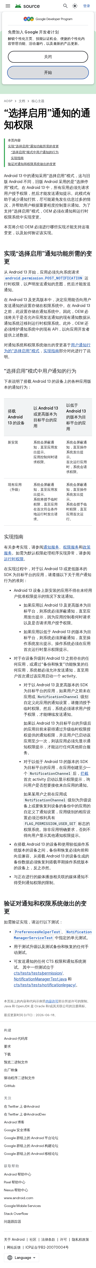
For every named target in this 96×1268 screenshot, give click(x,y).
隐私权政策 (80, 1239)
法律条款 (48, 1239)
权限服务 (71, 547)
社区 (33, 1239)
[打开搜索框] (65, 6)
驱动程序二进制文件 (19, 1078)
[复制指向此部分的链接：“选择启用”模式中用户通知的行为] (81, 371)
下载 (7, 1054)
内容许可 (52, 1001)
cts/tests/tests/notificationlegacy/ (45, 985)
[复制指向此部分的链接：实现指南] (28, 537)
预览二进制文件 (16, 1062)
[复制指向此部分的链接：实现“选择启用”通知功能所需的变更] (15, 262)
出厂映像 (11, 1070)
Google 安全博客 (17, 1130)
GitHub (9, 1086)
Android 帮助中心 (17, 1174)
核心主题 (38, 101)
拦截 (84, 773)
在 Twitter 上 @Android (22, 1106)
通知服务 (51, 547)
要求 (7, 1046)
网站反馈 (14, 1247)
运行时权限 (14, 559)
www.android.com (18, 1198)
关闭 (48, 56)
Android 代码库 (16, 1038)
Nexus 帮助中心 (16, 1190)
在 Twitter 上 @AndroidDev (25, 1114)
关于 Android (14, 1239)
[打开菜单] (8, 6)
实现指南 (51, 351)
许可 (63, 1239)
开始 (48, 72)
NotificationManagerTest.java (40, 979)
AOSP (8, 101)
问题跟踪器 (12, 1221)
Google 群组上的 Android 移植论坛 (31, 1153)
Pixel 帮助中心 (14, 1182)
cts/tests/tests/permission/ (38, 973)
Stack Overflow (16, 1213)
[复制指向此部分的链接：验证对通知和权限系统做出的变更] (15, 912)
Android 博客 (14, 1122)
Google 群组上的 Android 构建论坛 (31, 1146)
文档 (22, 101)
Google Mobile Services (22, 1206)
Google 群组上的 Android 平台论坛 (31, 1138)
